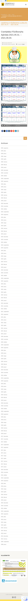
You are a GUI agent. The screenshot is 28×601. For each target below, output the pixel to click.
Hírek (23, 44)
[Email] (18, 131)
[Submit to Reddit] (13, 131)
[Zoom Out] (12, 84)
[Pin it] (11, 131)
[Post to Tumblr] (9, 131)
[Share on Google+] (7, 131)
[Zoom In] (14, 84)
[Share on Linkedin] (16, 131)
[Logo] (9, 4)
